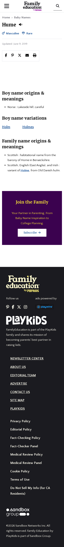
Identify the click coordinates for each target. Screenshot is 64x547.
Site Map (17, 400)
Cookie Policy (20, 471)
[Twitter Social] (19, 307)
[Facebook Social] (13, 307)
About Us (18, 367)
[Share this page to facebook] (6, 55)
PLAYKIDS (17, 409)
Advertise (18, 383)
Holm (6, 127)
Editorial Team (23, 375)
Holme (24, 170)
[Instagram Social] (25, 307)
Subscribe (31, 232)
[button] (20, 24)
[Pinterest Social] (7, 307)
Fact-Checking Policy (25, 438)
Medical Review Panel (26, 463)
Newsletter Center (27, 358)
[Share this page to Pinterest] (12, 55)
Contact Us (20, 392)
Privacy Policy (20, 421)
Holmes (28, 127)
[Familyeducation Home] (22, 283)
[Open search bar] (57, 6)
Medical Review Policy (26, 454)
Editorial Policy (21, 429)
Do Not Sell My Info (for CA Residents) (30, 491)
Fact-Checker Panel (24, 446)
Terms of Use (20, 479)
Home (6, 17)
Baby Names (22, 17)
